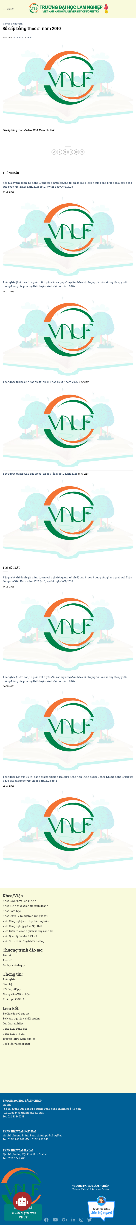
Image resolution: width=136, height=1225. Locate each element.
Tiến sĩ (7, 955)
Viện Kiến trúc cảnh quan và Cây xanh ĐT (28, 931)
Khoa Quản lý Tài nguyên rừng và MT (25, 916)
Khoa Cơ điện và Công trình (19, 901)
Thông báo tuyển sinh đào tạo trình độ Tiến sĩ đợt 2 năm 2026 (40, 473)
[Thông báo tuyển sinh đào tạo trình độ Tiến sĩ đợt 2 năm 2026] (68, 519)
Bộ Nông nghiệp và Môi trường (21, 1018)
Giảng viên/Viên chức (16, 994)
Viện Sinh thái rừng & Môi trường (23, 941)
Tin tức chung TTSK (13, 24)
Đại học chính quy (14, 965)
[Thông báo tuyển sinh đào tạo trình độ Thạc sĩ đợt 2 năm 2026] (68, 428)
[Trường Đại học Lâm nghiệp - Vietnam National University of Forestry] (68, 8)
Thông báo (9, 979)
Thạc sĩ (7, 960)
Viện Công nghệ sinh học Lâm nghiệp (26, 921)
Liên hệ (7, 984)
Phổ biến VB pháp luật (16, 1043)
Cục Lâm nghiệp (13, 1023)
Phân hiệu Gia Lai (14, 1033)
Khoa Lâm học (12, 911)
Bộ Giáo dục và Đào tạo (16, 1013)
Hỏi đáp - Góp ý (12, 989)
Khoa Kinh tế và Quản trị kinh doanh (25, 905)
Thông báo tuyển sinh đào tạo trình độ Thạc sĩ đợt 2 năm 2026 (40, 382)
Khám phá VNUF (13, 999)
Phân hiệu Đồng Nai (15, 1028)
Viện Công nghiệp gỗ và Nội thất (22, 926)
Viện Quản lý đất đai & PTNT (20, 936)
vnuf (29, 38)
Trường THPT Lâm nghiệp (19, 1038)
